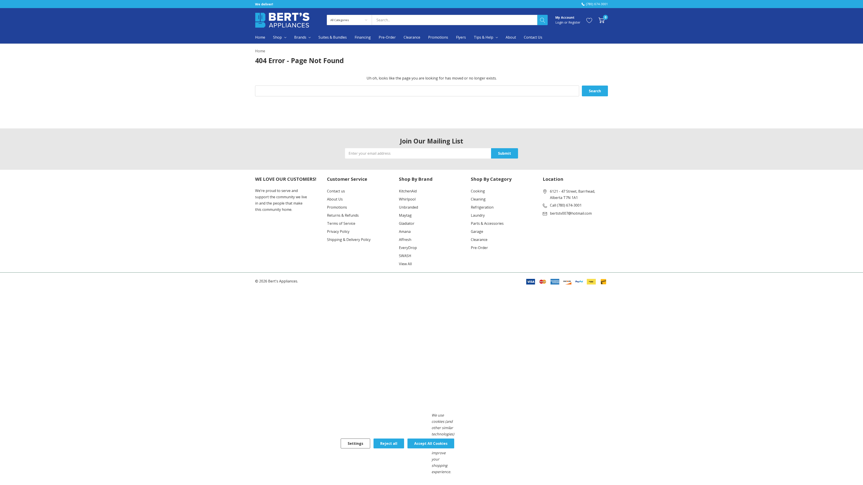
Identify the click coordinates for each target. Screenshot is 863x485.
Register (574, 22)
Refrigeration (482, 207)
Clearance (479, 239)
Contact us (336, 191)
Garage (477, 231)
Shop (277, 37)
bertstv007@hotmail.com (571, 213)
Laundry (478, 215)
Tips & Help (483, 37)
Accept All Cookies (430, 443)
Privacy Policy (338, 231)
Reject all (388, 443)
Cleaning (478, 199)
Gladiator (406, 223)
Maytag (405, 215)
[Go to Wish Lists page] (589, 20)
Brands (300, 37)
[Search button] (542, 20)
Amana (405, 231)
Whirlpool (407, 199)
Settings (355, 443)
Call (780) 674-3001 (566, 205)
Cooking (478, 191)
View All (405, 263)
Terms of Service (341, 223)
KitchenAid (408, 191)
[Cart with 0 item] (601, 20)
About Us (335, 199)
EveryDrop (408, 247)
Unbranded (408, 207)
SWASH (405, 255)
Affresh (405, 239)
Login (559, 22)
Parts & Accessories (487, 223)
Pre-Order (479, 247)
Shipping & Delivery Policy (349, 239)
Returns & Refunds (343, 215)
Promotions (337, 207)
